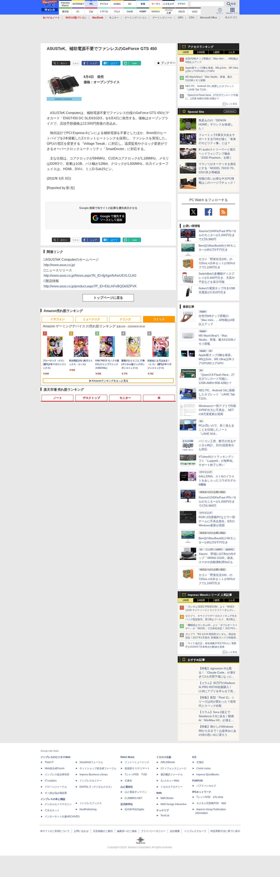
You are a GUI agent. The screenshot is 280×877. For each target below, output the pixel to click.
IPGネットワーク (201, 792)
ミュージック (91, 319)
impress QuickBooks (207, 774)
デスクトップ (91, 397)
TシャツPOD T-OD (136, 774)
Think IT (49, 762)
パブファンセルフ (206, 785)
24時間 (201, 52)
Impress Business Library (94, 774)
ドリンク (125, 319)
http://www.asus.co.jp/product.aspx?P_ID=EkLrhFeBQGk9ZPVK (90, 286)
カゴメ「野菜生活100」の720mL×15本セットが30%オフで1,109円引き (217, 263)
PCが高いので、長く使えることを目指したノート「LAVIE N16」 (216, 429)
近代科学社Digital (134, 809)
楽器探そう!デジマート (137, 768)
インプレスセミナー (91, 780)
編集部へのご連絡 (127, 831)
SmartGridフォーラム (91, 762)
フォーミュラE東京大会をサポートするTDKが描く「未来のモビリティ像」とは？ (217, 139)
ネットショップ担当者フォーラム (98, 768)
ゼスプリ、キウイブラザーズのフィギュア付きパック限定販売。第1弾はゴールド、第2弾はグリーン (211, 619)
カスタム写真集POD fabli (211, 803)
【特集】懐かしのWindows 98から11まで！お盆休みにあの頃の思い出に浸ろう (217, 730)
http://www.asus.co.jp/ (59, 265)
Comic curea (203, 768)
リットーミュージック (137, 762)
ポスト (63, 63)
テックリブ (162, 810)
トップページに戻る (108, 297)
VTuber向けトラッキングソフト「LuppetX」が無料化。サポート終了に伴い (217, 460)
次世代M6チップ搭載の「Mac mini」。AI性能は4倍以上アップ (217, 320)
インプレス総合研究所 (57, 774)
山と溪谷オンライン (136, 792)
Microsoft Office (208, 17)
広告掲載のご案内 (103, 831)
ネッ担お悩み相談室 (56, 793)
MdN (159, 793)
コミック (159, 319)
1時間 (185, 52)
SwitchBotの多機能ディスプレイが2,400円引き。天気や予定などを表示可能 (217, 277)
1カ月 (232, 52)
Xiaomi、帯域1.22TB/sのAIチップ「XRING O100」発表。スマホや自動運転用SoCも (217, 558)
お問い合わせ (81, 831)
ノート (57, 397)
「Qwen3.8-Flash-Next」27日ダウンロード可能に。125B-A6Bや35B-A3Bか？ (216, 378)
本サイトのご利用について (55, 831)
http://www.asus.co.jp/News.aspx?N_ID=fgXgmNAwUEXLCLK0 (90, 275)
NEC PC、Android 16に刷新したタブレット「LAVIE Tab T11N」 (217, 394)
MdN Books (166, 798)
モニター (114, 17)
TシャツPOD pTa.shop (209, 797)
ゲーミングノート (162, 17)
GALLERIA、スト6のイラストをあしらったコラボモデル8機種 (217, 480)
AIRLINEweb (167, 762)
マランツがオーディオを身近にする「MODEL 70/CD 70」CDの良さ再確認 (217, 168)
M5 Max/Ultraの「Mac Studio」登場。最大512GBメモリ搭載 (217, 339)
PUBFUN (197, 780)
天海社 (200, 762)
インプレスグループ (195, 831)
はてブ (114, 63)
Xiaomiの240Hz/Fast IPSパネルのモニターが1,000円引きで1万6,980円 (217, 235)
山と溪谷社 (127, 786)
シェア (93, 63)
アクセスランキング (201, 46)
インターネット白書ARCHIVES (62, 816)
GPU (180, 17)
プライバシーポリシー (153, 831)
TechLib (164, 815)
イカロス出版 (163, 757)
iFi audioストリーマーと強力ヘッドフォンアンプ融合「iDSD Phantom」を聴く (217, 153)
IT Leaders (51, 780)
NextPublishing (88, 809)
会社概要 (175, 831)
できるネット (52, 810)
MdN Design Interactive (173, 804)
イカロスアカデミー (171, 786)
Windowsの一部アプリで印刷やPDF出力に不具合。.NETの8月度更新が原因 (217, 410)
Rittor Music (128, 757)
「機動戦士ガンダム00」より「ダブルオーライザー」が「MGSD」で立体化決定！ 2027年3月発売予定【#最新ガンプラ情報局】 (211, 629)
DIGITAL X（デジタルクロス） (96, 786)
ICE (194, 757)
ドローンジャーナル (56, 786)
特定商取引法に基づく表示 (225, 831)
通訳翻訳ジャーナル (171, 774)
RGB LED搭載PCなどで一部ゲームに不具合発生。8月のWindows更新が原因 (217, 521)
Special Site (196, 111)
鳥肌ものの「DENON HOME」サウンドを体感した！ (216, 124)
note (134, 63)
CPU (191, 17)
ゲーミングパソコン (136, 17)
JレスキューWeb (169, 780)
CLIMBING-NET (133, 798)
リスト (75, 63)
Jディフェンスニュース (173, 768)
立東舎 (128, 780)
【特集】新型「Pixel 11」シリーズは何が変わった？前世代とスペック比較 (217, 701)
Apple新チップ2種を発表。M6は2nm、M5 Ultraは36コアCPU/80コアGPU (216, 359)
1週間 (216, 52)
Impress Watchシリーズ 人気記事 (210, 594)
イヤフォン (57, 319)
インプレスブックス (91, 803)
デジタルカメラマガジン (58, 804)
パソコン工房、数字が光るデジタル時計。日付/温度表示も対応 (217, 445)
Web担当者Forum (54, 768)
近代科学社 (127, 804)
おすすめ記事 (196, 659)
